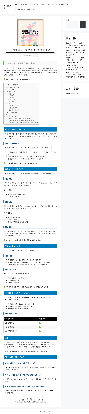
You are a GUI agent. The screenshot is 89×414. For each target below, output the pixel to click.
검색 (67, 20)
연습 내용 (13, 99)
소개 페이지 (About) (21, 4)
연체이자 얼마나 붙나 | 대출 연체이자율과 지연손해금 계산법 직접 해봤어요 (75, 60)
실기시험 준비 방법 (11, 92)
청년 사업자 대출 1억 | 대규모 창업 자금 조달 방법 (31, 401)
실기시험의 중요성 (13, 89)
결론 (7, 114)
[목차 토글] (36, 85)
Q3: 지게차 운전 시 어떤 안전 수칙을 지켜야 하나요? (23, 122)
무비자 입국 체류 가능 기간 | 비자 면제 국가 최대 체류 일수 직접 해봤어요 (75, 53)
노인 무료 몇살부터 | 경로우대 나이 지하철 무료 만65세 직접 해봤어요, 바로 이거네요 (75, 75)
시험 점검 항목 (13, 108)
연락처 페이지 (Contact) (37, 4)
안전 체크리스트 (13, 112)
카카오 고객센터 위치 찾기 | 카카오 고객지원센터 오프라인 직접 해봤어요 (75, 67)
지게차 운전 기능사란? (12, 87)
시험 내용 (11, 105)
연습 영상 (11, 101)
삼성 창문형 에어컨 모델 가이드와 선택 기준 (31, 400)
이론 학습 (11, 94)
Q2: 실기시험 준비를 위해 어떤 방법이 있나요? (21, 120)
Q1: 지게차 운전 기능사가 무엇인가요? (19, 118)
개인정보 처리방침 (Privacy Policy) (58, 4)
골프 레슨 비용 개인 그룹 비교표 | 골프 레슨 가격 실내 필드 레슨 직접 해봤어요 (75, 45)
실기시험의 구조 (10, 103)
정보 (30, 398)
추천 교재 (13, 96)
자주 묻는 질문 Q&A (12, 116)
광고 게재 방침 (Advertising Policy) (25, 9)
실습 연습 (11, 97)
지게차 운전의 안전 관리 (13, 110)
